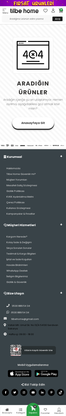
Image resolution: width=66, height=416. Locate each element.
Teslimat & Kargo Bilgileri (21, 253)
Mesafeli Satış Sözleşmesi (21, 185)
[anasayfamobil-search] (3, 17)
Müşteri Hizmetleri (21, 225)
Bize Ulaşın (15, 293)
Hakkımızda (13, 168)
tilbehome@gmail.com (25, 319)
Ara (57, 19)
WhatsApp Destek (17, 270)
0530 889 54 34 (20, 306)
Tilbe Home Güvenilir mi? (21, 174)
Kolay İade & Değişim (19, 242)
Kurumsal (14, 157)
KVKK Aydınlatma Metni (20, 196)
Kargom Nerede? (16, 236)
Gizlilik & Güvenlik (16, 282)
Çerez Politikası (15, 202)
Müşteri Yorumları (16, 179)
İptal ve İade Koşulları (19, 259)
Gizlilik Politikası (15, 191)
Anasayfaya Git (33, 123)
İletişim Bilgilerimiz (17, 276)
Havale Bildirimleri (17, 265)
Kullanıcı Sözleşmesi (18, 208)
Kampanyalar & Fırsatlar (20, 214)
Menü (5, 12)
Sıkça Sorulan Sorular (19, 248)
